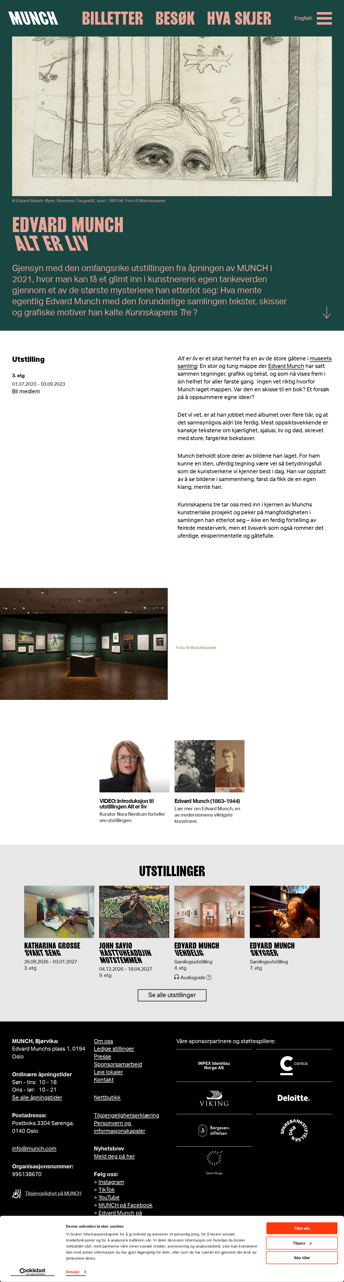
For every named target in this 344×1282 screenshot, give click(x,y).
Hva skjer (239, 18)
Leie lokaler (108, 1072)
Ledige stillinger (114, 1049)
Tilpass (299, 1243)
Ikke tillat (302, 1258)
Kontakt (104, 1080)
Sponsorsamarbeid (118, 1064)
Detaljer (73, 1272)
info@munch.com (34, 1148)
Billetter (112, 18)
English (303, 18)
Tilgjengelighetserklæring (126, 1115)
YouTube (109, 1197)
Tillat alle (302, 1228)
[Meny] (324, 18)
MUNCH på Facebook (125, 1205)
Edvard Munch (286, 366)
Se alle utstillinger (172, 995)
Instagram (111, 1182)
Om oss (103, 1041)
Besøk (175, 18)
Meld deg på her (114, 1156)
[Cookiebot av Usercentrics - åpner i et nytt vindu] (33, 1272)
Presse (102, 1056)
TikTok (106, 1190)
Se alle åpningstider (37, 1097)
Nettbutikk (107, 1097)
